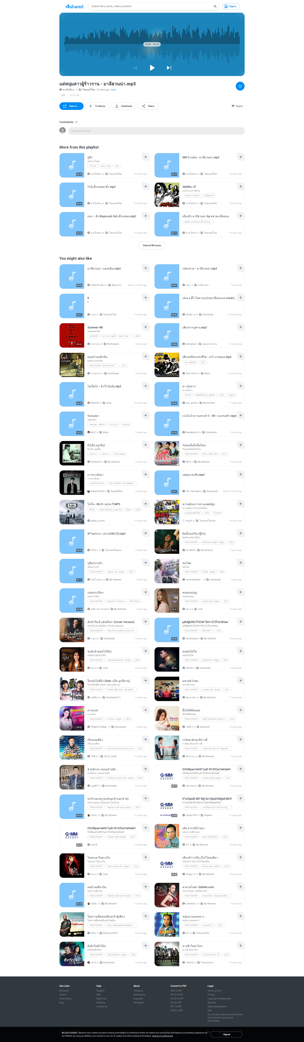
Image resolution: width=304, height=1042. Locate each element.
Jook (200, 609)
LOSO (137, 510)
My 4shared (113, 344)
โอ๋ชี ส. (94, 756)
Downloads (208, 314)
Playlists (208, 815)
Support (100, 990)
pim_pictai (191, 403)
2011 (124, 366)
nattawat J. (191, 903)
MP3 (63, 95)
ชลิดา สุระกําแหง (99, 609)
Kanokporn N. (192, 432)
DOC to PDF (176, 990)
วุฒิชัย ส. (95, 697)
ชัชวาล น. (191, 756)
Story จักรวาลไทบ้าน (116, 601)
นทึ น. (93, 933)
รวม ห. (94, 638)
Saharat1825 (97, 491)
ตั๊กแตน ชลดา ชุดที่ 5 (211, 866)
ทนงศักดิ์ (190, 550)
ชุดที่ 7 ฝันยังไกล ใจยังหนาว (214, 719)
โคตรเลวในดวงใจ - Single (118, 866)
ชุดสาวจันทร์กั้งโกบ (210, 837)
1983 (137, 336)
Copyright (138, 998)
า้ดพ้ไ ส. (189, 727)
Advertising (139, 994)
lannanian (191, 344)
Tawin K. (190, 962)
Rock (92, 510)
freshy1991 (191, 815)
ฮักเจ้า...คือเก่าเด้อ (210, 454)
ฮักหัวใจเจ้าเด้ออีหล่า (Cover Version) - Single (122, 631)
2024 (231, 542)
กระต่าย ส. (96, 373)
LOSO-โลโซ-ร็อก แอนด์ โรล (110, 510)
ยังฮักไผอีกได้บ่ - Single (117, 955)
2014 (222, 395)
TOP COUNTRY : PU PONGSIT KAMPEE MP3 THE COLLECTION (123, 483)
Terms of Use (214, 990)
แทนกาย (93, 454)
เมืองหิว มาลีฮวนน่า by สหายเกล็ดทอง (199, 222)
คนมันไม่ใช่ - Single (211, 660)
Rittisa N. (95, 403)
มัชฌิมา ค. (191, 314)
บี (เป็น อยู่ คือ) (119, 454)
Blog (61, 1002)
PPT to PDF (176, 1006)
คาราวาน (114, 424)
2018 (226, 601)
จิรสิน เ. (94, 815)
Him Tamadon (193, 491)
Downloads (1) (113, 697)
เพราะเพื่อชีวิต (190, 362)
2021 (226, 660)
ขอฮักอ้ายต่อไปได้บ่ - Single (119, 660)
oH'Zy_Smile (110, 756)
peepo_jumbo (98, 520)
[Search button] (215, 6)
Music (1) (116, 285)
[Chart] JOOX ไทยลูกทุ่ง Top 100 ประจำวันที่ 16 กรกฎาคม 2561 (111, 933)
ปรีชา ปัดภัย (134, 601)
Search (62, 994)
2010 (224, 454)
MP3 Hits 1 (207, 631)
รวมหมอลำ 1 (208, 925)
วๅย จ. (94, 314)
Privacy (211, 994)
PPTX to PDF (177, 994)
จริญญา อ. (191, 874)
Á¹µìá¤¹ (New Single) (212, 778)
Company (138, 990)
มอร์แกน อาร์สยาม (192, 195)
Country (93, 336)
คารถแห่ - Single (114, 719)
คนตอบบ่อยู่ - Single (211, 601)
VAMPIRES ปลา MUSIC (205, 395)
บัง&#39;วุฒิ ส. (98, 285)
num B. (94, 844)
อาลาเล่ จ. (96, 344)
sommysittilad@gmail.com (194, 579)
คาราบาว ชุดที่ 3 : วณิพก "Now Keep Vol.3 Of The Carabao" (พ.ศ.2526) (118, 336)
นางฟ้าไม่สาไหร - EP (211, 955)
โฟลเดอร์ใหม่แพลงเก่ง (208, 520)
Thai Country (191, 454)
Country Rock (96, 483)
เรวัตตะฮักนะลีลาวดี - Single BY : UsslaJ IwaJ (217, 748)
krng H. (189, 520)
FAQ (98, 994)
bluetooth (205, 727)
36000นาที (209, 195)
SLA (210, 1010)
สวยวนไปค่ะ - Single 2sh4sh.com (217, 896)
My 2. (93, 432)
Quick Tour (101, 998)
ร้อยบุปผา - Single (97, 424)
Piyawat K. (96, 462)
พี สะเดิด (217, 513)
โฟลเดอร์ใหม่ (88, 89)
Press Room (65, 998)
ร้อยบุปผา (126, 424)
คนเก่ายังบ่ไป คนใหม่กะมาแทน (120, 748)
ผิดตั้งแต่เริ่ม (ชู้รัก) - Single (213, 542)
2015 (203, 362)
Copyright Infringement (219, 998)
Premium (64, 990)
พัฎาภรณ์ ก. (191, 697)
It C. (188, 844)
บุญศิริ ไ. (95, 786)
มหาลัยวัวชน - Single (211, 690)
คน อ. (188, 609)
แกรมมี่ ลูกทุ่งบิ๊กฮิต (192, 513)
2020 (133, 955)
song (108, 403)
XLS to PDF (176, 1002)
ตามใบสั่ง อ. (68, 89)
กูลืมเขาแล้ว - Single (116, 572)
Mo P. (188, 462)
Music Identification (217, 1006)
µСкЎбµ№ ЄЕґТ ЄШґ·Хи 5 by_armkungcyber (217, 807)
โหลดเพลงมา (207, 962)
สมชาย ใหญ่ (106, 166)
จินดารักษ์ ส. (192, 373)
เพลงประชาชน (209, 344)
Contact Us (101, 1006)
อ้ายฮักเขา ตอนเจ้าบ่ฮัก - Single (120, 778)
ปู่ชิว (117, 166)
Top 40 (92, 166)
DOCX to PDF (177, 998)
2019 (131, 572)
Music (207, 373)
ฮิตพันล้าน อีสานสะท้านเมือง (119, 807)
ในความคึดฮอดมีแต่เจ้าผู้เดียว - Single (122, 925)
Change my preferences (162, 1036)
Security (212, 1002)
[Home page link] (74, 6)
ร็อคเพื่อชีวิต (116, 491)
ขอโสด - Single (209, 572)
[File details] (72, 165)
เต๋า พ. (94, 962)
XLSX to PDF (177, 1010)
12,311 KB (74, 95)
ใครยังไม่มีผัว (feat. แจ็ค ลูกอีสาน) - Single (122, 690)
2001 (220, 925)
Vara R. (189, 668)
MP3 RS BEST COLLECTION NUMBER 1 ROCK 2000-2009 (104, 366)
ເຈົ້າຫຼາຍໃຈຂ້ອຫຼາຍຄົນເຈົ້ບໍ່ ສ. (99, 727)
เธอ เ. (188, 285)
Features (100, 1002)
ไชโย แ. (94, 550)
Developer (138, 1002)
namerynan (191, 638)
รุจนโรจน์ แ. (97, 579)
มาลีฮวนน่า (203, 285)
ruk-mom (190, 786)
